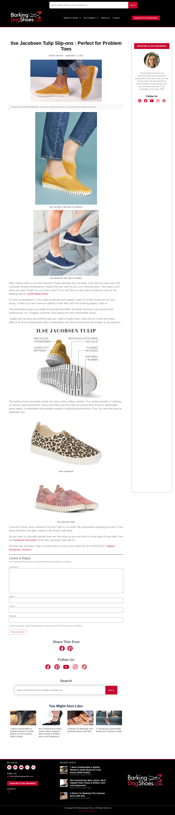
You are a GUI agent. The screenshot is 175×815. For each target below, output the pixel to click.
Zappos (110, 546)
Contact (116, 18)
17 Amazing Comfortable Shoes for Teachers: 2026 (109, 730)
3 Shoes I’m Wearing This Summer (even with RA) (80, 730)
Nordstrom (15, 549)
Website (12, 616)
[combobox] (88, 5)
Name (12, 596)
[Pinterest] (57, 666)
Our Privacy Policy (87, 811)
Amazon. (27, 549)
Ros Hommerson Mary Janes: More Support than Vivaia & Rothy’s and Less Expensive (50, 733)
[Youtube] (66, 666)
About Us (105, 18)
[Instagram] (75, 666)
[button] (62, 648)
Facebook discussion (25, 540)
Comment (14, 567)
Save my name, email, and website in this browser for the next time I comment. (46, 626)
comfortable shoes (37, 293)
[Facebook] (47, 666)
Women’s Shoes (71, 18)
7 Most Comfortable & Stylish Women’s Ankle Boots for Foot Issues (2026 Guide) (21, 733)
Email (12, 606)
